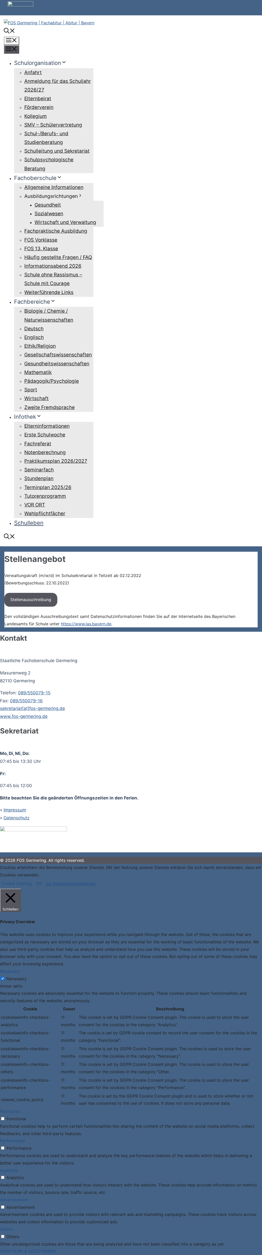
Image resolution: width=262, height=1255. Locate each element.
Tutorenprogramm (45, 496)
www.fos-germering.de (24, 716)
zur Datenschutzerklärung (70, 883)
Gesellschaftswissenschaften (58, 355)
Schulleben (28, 522)
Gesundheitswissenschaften (56, 364)
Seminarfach (39, 470)
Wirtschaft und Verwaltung (65, 222)
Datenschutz (16, 817)
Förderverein (38, 107)
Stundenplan (38, 478)
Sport (30, 390)
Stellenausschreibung (30, 599)
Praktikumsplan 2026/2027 (55, 461)
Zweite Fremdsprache (49, 407)
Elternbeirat (37, 98)
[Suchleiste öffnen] (9, 31)
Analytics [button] (9, 1170)
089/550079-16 (26, 700)
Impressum (15, 809)
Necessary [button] (10, 971)
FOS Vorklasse (40, 240)
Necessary (16, 978)
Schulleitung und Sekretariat (57, 151)
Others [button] (6, 1229)
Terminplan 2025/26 (47, 487)
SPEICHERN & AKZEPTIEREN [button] (28, 1251)
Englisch (34, 337)
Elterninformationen (47, 426)
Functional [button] (10, 1111)
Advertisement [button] (14, 1199)
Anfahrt (33, 72)
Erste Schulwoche (44, 435)
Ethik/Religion (40, 346)
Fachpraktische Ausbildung (55, 231)
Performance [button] (12, 1140)
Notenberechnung (45, 452)
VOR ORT (34, 505)
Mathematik (38, 372)
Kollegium (35, 116)
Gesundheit (48, 205)
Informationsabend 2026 (52, 266)
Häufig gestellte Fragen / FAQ (58, 257)
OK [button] (39, 883)
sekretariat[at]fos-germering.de (32, 708)
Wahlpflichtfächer (44, 513)
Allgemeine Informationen (53, 187)
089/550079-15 (34, 692)
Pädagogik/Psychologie (51, 381)
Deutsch (33, 329)
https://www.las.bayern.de (86, 623)
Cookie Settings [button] (16, 883)
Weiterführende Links (48, 292)
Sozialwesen (49, 214)
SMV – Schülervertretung (53, 125)
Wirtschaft (36, 398)
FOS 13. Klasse (41, 249)
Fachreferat (37, 444)
